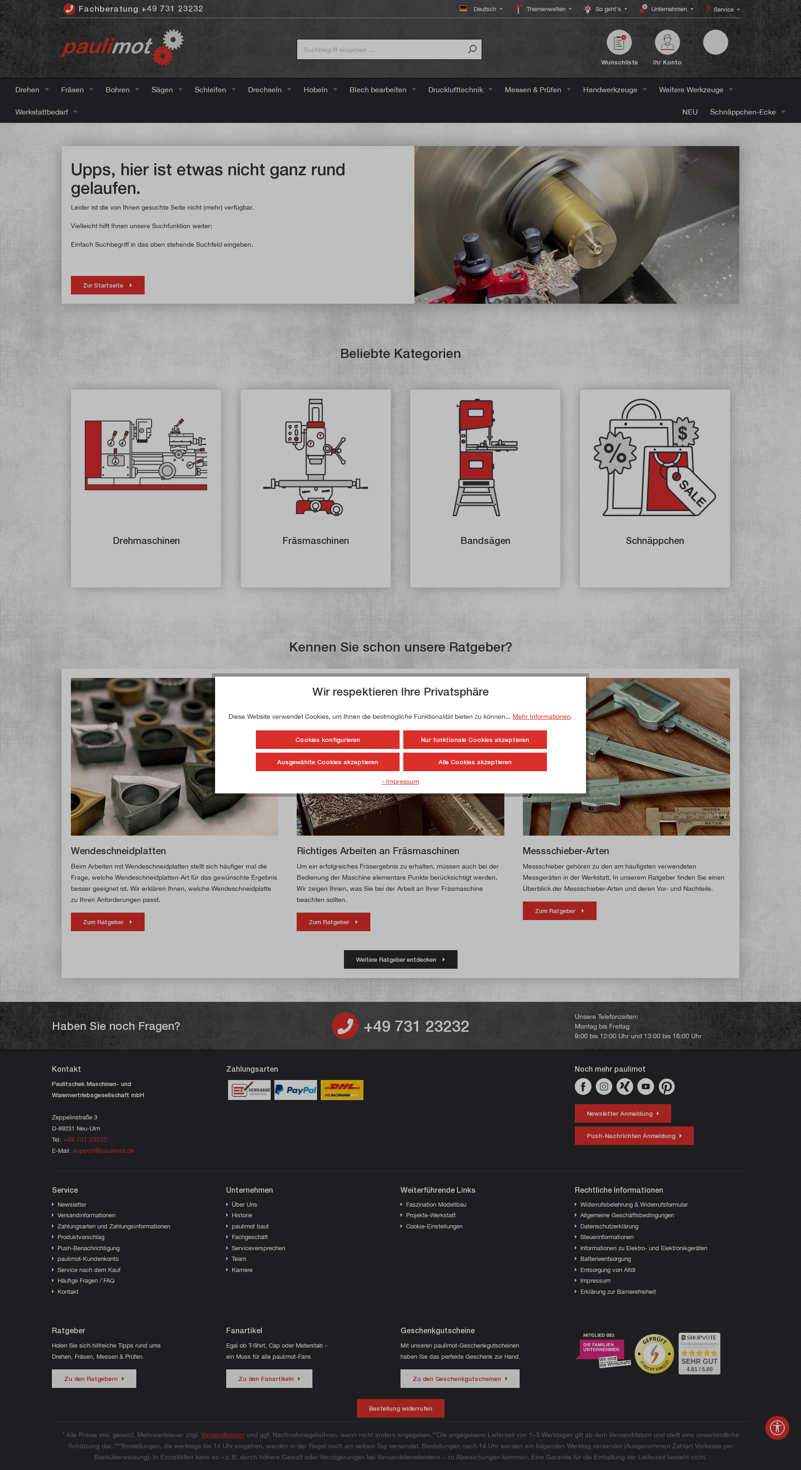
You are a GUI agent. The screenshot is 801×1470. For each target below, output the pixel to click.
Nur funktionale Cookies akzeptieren (475, 739)
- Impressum (400, 781)
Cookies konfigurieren (327, 739)
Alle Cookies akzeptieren (475, 762)
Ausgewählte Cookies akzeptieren (327, 762)
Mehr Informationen (542, 716)
